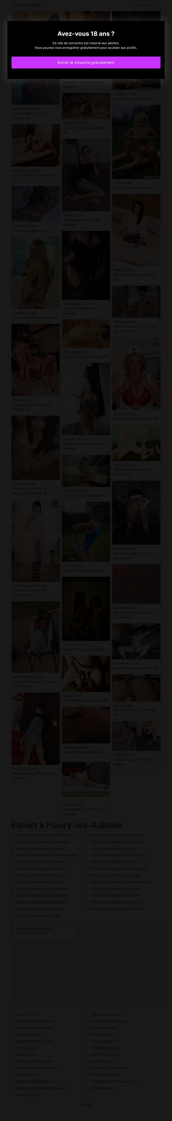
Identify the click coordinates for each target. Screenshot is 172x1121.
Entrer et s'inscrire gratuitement (86, 62)
